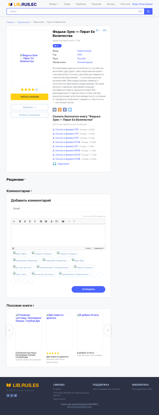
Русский (81, 58)
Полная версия (85, 62)
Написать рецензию (29, 115)
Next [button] (107, 330)
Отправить (88, 289)
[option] (28, 337)
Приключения (23, 22)
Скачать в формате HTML (76, 159)
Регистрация (145, 4)
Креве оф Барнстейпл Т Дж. (67, 40)
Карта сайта (59, 399)
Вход (135, 4)
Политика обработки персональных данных (71, 393)
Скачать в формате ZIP (74, 146)
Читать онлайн (29, 97)
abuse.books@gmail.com (79, 407)
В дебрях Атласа (85, 352)
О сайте (57, 389)
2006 (79, 54)
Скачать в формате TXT (75, 133)
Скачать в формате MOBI (75, 150)
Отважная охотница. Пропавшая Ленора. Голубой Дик (26, 354)
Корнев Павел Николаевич (28, 359)
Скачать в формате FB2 (75, 129)
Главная (10, 22)
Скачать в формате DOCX (75, 154)
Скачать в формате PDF (75, 138)
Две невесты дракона (57, 356)
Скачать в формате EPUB (75, 142)
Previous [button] (10, 330)
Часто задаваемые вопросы (106, 389)
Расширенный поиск (142, 389)
